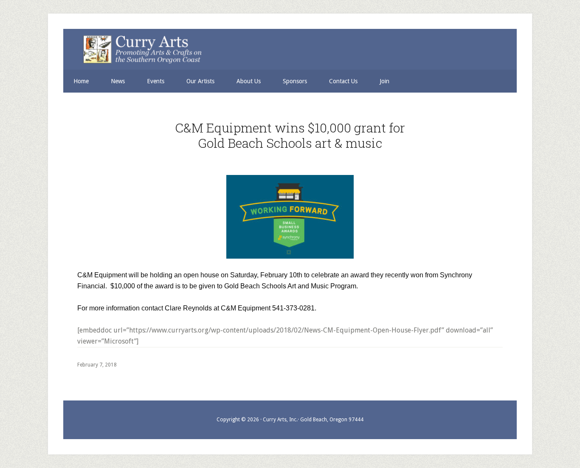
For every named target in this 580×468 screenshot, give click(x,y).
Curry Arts (285, 50)
